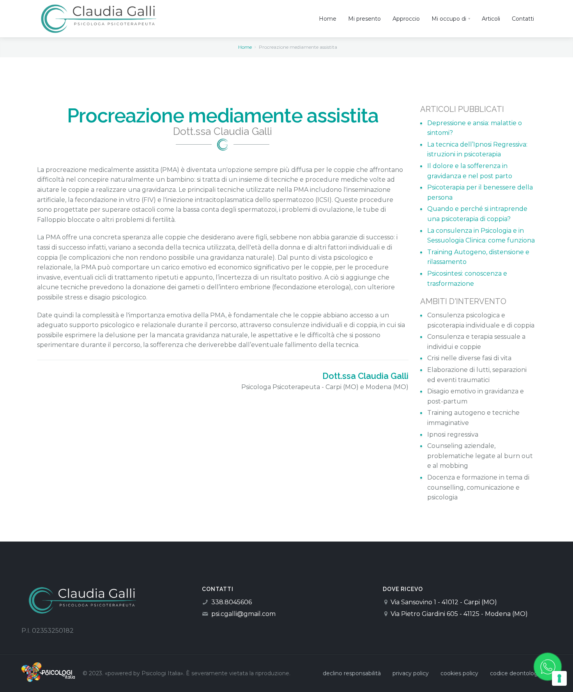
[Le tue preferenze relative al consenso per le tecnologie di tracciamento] (559, 678)
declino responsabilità (352, 673)
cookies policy (459, 673)
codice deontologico (518, 673)
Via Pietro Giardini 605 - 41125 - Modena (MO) (459, 614)
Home (245, 47)
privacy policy (411, 673)
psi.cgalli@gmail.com (243, 614)
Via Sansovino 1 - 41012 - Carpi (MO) (444, 602)
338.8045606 (231, 602)
